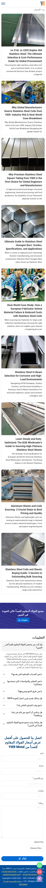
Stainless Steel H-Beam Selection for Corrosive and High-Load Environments (23, 376)
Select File (38, 842)
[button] (23, 646)
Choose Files (35, 848)
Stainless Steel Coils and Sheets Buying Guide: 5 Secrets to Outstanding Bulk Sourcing (23, 573)
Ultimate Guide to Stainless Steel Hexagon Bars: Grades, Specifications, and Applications (23, 245)
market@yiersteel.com (11, 875)
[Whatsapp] (39, 865)
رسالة (41, 803)
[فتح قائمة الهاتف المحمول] (3, 4)
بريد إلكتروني (38, 778)
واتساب (40, 791)
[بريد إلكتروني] (39, 872)
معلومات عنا (23, 620)
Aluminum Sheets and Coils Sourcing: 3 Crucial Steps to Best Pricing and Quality (23, 509)
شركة (41, 766)
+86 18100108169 (9, 872)
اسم (41, 753)
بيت (43, 10)
